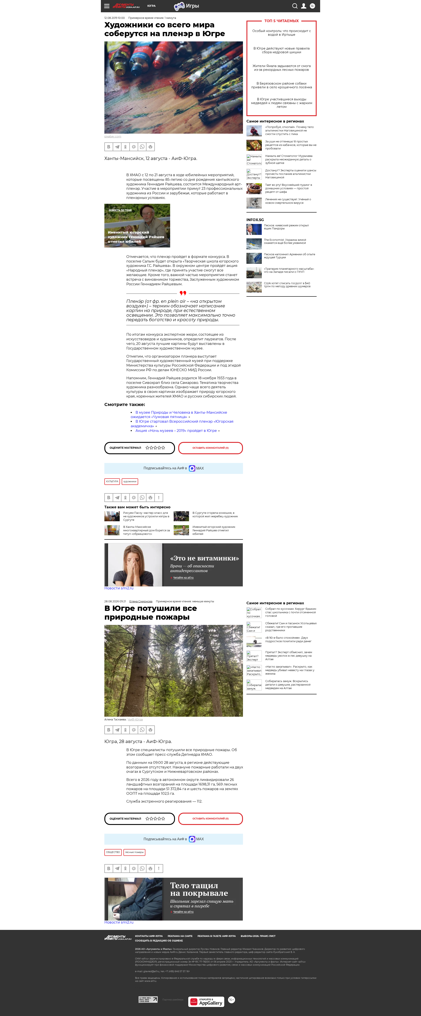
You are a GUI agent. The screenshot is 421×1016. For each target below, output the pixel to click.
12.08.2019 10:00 (114, 18)
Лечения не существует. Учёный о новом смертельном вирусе (288, 201)
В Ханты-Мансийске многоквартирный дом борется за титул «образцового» (146, 530)
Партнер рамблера (172, 999)
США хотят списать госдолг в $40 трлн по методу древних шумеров (287, 285)
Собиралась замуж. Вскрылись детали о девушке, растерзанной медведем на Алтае (287, 684)
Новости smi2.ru (119, 588)
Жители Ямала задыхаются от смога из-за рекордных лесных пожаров (282, 68)
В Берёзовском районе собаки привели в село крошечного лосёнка (281, 85)
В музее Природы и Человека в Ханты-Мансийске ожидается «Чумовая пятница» (179, 414)
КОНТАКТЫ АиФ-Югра (149, 936)
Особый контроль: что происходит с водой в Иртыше (281, 33)
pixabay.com (112, 136)
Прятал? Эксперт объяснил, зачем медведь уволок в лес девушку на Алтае (288, 656)
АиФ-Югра (135, 719)
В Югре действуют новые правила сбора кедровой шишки (281, 50)
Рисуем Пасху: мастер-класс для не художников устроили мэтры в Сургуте (146, 516)
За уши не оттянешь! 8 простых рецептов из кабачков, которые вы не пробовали (290, 145)
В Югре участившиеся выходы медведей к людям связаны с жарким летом (281, 103)
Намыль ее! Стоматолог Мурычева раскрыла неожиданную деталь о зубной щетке (288, 159)
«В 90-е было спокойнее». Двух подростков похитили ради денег (288, 639)
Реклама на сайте (180, 936)
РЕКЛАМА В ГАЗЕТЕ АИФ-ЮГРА (217, 936)
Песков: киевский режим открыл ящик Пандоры (286, 227)
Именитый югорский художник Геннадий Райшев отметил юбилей (214, 530)
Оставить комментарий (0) (211, 448)
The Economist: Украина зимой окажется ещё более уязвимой (285, 241)
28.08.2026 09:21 (115, 601)
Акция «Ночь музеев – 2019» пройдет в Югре (176, 431)
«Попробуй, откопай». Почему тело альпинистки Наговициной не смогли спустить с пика (289, 130)
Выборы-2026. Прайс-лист (258, 936)
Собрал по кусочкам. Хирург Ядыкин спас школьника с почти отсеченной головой (290, 612)
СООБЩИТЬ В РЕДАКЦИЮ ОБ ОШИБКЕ (159, 940)
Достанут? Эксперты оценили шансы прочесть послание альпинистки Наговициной (290, 174)
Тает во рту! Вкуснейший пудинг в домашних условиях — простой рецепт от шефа (288, 188)
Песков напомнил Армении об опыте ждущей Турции (289, 256)
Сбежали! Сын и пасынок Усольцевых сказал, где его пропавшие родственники (291, 627)
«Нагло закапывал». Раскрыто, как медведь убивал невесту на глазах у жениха (289, 670)
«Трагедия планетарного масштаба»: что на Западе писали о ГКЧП (289, 270)
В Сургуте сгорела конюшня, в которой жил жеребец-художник (215, 514)
